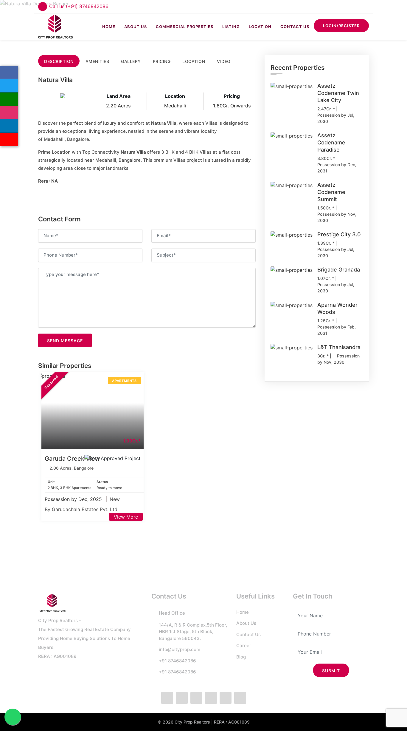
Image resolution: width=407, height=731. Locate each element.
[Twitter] (9, 85)
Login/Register (341, 25)
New (115, 499)
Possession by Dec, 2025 (74, 499)
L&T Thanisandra (339, 347)
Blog (241, 657)
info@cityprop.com (179, 649)
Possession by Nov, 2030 (336, 217)
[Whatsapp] (9, 99)
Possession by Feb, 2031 (336, 330)
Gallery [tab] (131, 61)
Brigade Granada (338, 269)
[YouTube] (9, 139)
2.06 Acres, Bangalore (71, 468)
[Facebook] (9, 72)
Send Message (65, 340)
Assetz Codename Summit (331, 192)
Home (108, 26)
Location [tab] (193, 61)
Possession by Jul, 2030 (335, 118)
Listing (231, 26)
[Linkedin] (9, 126)
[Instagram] (9, 112)
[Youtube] (240, 698)
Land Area (119, 96)
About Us (135, 26)
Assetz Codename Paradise (331, 142)
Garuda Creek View (72, 458)
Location (260, 26)
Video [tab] (224, 61)
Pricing (232, 96)
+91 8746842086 (177, 661)
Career (243, 645)
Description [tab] (59, 61)
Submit (331, 670)
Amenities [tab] (97, 61)
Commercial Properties (184, 26)
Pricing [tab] (162, 61)
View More (126, 517)
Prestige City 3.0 (339, 234)
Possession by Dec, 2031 (336, 167)
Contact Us (294, 26)
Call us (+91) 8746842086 (78, 6)
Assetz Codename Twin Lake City (338, 93)
